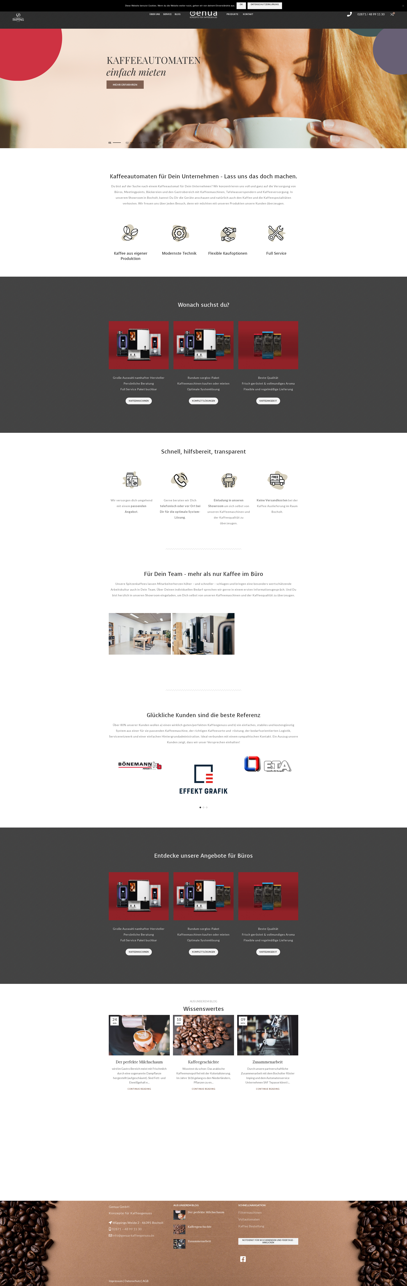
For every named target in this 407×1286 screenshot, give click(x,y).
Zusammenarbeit (268, 1062)
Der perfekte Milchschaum (139, 1062)
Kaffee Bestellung (251, 1226)
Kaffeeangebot (268, 401)
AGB (145, 1281)
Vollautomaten (249, 1219)
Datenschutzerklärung (265, 4)
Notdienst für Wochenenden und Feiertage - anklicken (268, 1241)
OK (241, 4)
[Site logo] (203, 14)
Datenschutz (132, 1281)
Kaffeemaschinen (139, 401)
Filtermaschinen (250, 1212)
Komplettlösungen (203, 401)
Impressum (116, 1281)
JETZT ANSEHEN (124, 84)
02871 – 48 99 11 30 (127, 1229)
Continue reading (139, 1089)
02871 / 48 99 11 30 (371, 14)
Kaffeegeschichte (203, 1062)
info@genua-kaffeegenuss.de (133, 1235)
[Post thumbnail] (179, 1215)
